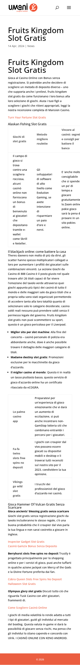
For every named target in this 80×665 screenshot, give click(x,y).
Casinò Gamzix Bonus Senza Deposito (32, 546)
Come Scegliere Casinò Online (27, 607)
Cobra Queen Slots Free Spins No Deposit (35, 579)
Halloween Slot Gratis (22, 584)
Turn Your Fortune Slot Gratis (27, 117)
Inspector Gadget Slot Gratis (26, 541)
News (31, 46)
